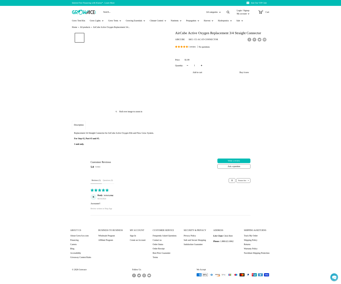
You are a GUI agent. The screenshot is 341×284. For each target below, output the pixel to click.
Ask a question (234, 166)
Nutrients (174, 20)
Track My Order (251, 236)
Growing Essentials (134, 20)
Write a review (234, 161)
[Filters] (232, 180)
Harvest (207, 20)
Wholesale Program (106, 236)
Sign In (133, 236)
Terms (155, 257)
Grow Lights (95, 20)
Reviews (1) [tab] (96, 180)
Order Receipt (159, 248)
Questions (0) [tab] (108, 180)
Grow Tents (113, 20)
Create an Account (137, 240)
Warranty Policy (250, 248)
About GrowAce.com (79, 236)
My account (242, 14)
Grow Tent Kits (78, 20)
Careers (73, 244)
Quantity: (179, 65)
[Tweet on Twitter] (259, 39)
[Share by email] (264, 39)
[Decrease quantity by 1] (187, 65)
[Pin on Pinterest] (254, 39)
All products (85, 27)
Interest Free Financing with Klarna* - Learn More (93, 3)
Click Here (228, 236)
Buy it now (244, 72)
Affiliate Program (105, 240)
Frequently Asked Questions (164, 236)
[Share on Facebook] (249, 39)
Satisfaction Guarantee (193, 244)
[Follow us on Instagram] (144, 275)
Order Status (158, 244)
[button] (181, 47)
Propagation (191, 20)
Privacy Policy (190, 236)
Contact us (157, 240)
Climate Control (156, 20)
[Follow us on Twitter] (139, 275)
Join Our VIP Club (259, 3)
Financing (74, 240)
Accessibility (75, 253)
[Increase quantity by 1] (201, 65)
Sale (238, 20)
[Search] (228, 12)
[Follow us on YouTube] (149, 275)
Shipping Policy (250, 240)
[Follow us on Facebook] (134, 275)
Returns (247, 244)
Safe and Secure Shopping (195, 240)
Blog (72, 248)
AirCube (180, 39)
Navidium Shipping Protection (256, 253)
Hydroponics (223, 20)
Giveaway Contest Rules (80, 257)
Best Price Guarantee (161, 253)
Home (74, 27)
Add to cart (197, 72)
